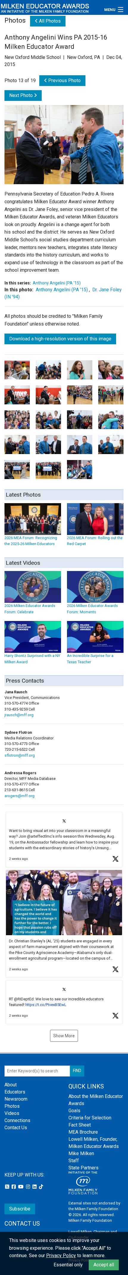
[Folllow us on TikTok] (41, 1187)
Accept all (103, 1265)
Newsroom (15, 1099)
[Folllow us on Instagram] (28, 1187)
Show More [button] (64, 1035)
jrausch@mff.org (19, 715)
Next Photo (21, 95)
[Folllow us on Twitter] (7, 1187)
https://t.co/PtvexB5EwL (45, 1004)
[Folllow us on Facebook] (14, 1187)
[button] (64, 839)
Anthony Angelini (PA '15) (57, 283)
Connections (17, 1120)
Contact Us (15, 1127)
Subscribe (19, 1209)
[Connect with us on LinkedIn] (35, 1187)
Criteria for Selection (89, 1118)
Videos (11, 1113)
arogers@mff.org (19, 796)
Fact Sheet (79, 1125)
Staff (73, 1160)
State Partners (83, 1168)
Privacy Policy (61, 1255)
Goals (74, 1110)
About (10, 1085)
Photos (12, 1106)
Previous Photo (64, 80)
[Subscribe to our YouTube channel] (21, 1187)
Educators (14, 1092)
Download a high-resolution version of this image (60, 339)
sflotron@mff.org (19, 755)
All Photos (49, 21)
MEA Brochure (83, 1132)
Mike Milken (81, 1153)
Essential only (68, 1265)
